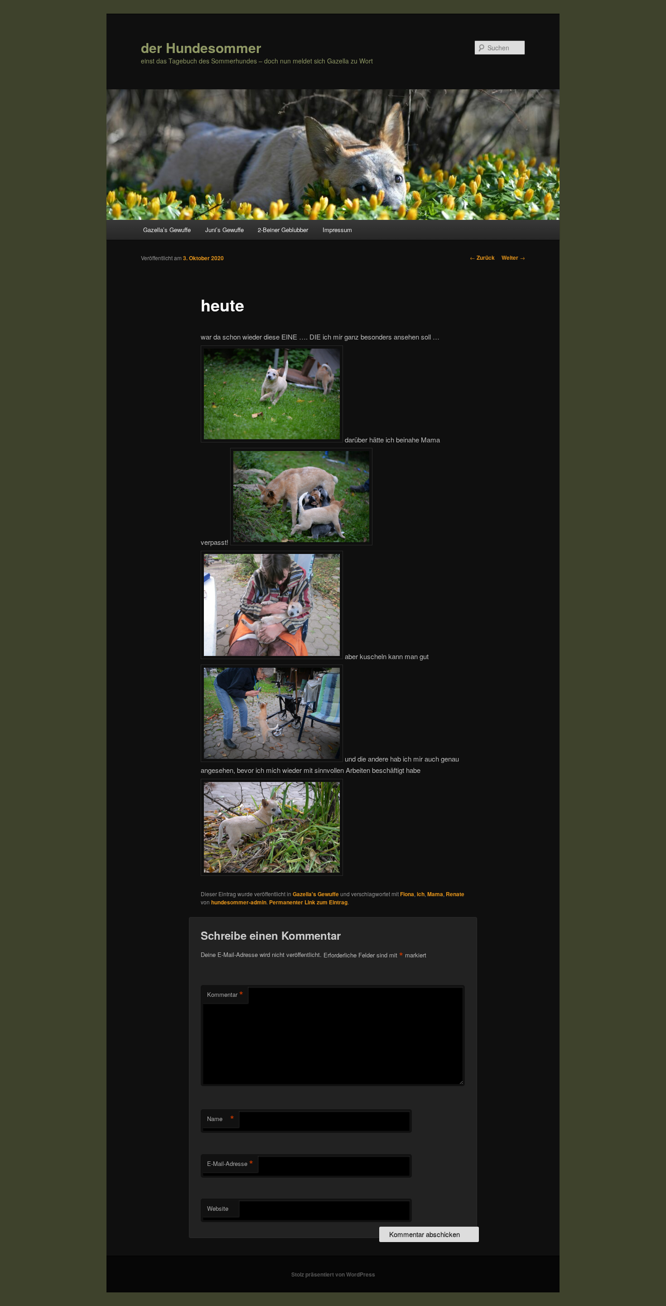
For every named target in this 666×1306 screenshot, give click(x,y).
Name (220, 1119)
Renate (455, 894)
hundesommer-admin (238, 902)
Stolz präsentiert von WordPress (333, 1274)
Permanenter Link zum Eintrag (308, 902)
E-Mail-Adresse (230, 1163)
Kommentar (225, 994)
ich (421, 894)
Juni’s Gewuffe (224, 229)
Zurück (482, 257)
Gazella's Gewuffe (316, 894)
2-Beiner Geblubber (283, 229)
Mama (435, 894)
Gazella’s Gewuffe (167, 229)
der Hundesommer (201, 47)
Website (217, 1208)
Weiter (513, 257)
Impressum (337, 229)
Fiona (407, 894)
